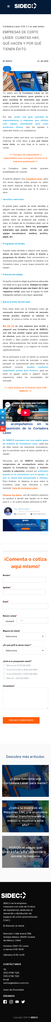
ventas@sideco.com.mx (16, 982)
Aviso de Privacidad (13, 989)
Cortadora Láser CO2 (14, 27)
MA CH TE (8, 326)
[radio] (25, 665)
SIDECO (9, 61)
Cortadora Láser (34, 179)
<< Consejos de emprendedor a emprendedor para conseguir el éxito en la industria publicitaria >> (25, 158)
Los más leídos (36, 27)
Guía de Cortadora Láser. (25, 488)
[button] (7, 69)
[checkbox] (25, 671)
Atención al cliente (14, 926)
